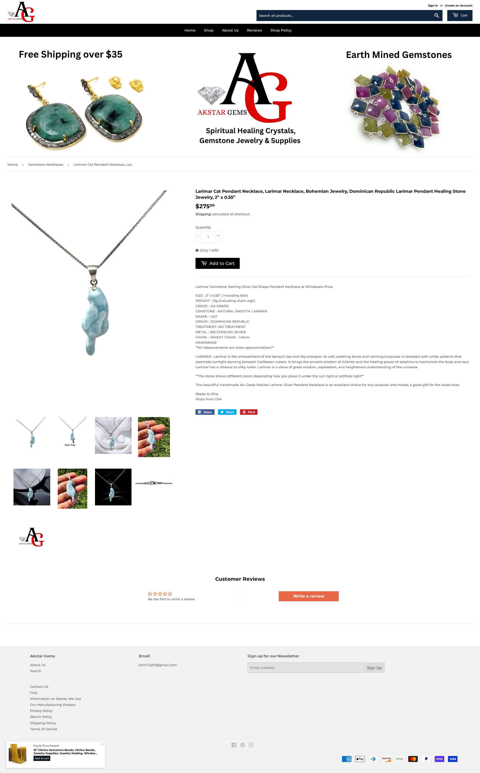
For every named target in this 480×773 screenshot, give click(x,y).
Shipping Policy (43, 723)
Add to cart (42, 758)
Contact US (39, 687)
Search (35, 671)
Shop (209, 30)
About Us (230, 30)
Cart (464, 15)
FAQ (33, 693)
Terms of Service (43, 729)
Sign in (433, 5)
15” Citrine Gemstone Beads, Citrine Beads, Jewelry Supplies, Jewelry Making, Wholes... (65, 751)
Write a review (308, 596)
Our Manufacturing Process (53, 705)
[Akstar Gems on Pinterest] (242, 746)
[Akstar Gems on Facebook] (233, 746)
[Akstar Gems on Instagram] (251, 746)
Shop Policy (281, 30)
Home (190, 30)
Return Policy (41, 717)
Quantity (203, 227)
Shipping (203, 214)
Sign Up (374, 667)
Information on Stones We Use (55, 699)
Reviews (254, 30)
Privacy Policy (41, 711)
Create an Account (458, 5)
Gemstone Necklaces (45, 164)
